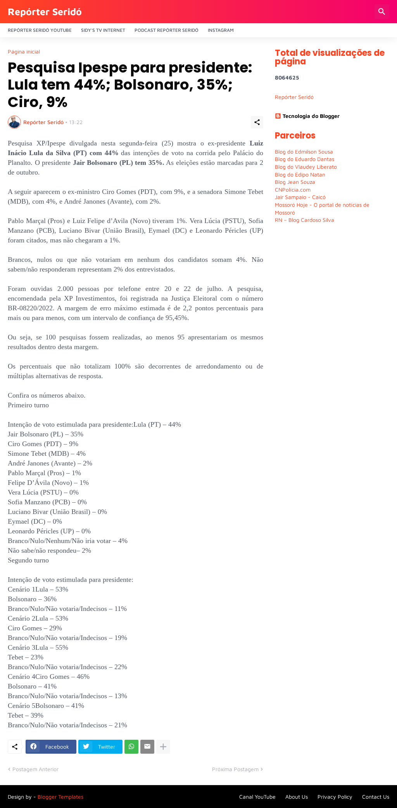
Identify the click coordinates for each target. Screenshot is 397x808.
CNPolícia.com (293, 189)
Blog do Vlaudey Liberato (306, 166)
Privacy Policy (335, 796)
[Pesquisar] (382, 11)
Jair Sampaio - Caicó (300, 197)
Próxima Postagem (235, 769)
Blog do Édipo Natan (300, 174)
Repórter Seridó (45, 11)
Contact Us (375, 796)
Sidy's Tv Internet (103, 30)
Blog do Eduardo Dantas (304, 159)
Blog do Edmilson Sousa (304, 151)
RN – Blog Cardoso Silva (304, 219)
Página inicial (24, 51)
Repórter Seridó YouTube (40, 30)
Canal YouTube (257, 796)
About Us (296, 796)
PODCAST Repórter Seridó (166, 30)
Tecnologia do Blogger (311, 115)
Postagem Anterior (35, 769)
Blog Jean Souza (295, 181)
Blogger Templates (60, 796)
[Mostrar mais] (163, 747)
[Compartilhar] (257, 122)
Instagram (221, 30)
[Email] (147, 747)
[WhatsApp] (131, 747)
